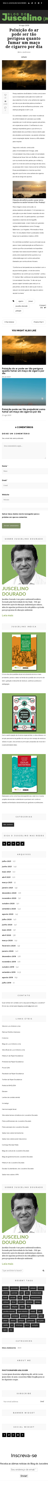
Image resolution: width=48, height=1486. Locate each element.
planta (5, 1320)
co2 (20, 1297)
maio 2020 (6, 930)
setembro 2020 (9, 909)
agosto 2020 (7, 914)
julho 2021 (6, 861)
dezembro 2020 (9, 893)
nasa (39, 1311)
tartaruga (19, 1325)
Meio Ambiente (24, 52)
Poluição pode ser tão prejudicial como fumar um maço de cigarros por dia (23, 410)
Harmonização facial (9, 1109)
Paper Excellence (17, 1056)
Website (5, 495)
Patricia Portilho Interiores (11, 1032)
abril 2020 (6, 935)
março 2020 (7, 940)
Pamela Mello (13, 1145)
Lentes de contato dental (11, 1097)
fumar (31, 301)
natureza (6, 1316)
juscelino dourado (21, 306)
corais (26, 1297)
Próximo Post (38, 322)
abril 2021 (6, 877)
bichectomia (19, 1133)
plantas (13, 1320)
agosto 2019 (7, 977)
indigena (14, 1306)
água (5, 1330)
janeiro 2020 (7, 951)
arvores (5, 1293)
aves (27, 1293)
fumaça (38, 1302)
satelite (5, 1325)
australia (14, 1293)
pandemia (24, 1316)
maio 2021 (6, 872)
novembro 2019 (9, 962)
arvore (41, 1288)
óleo (11, 1330)
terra (27, 1325)
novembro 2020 (9, 898)
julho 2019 (6, 983)
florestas (29, 1302)
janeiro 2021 (7, 888)
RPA (17, 1174)
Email (5, 480)
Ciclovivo (5, 1038)
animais (32, 1288)
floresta (21, 1302)
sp (12, 1325)
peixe (41, 1316)
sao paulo (40, 1320)
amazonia (24, 1288)
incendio (6, 1306)
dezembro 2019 (9, 956)
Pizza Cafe (6, 1068)
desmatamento (36, 1297)
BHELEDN (12, 1085)
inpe (28, 1306)
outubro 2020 (8, 904)
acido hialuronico (21, 1139)
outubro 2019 (8, 967)
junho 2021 (7, 867)
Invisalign (5, 1103)
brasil (5, 1297)
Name (5, 466)
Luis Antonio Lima (13, 1026)
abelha (5, 1288)
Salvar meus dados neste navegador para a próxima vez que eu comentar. (20, 515)
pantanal (33, 1316)
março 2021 (7, 882)
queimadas (30, 1320)
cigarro (20, 301)
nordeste (15, 1316)
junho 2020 (7, 925)
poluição (18, 311)
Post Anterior (9, 322)
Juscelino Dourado (31, 1115)
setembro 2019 (8, 972)
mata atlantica (22, 1311)
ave (22, 1293)
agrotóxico (14, 1288)
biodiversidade (36, 1293)
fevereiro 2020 (9, 946)
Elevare (4, 1091)
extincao (6, 1302)
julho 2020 (7, 919)
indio (22, 1306)
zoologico (35, 1325)
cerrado (12, 1297)
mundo (33, 1311)
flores (13, 1302)
